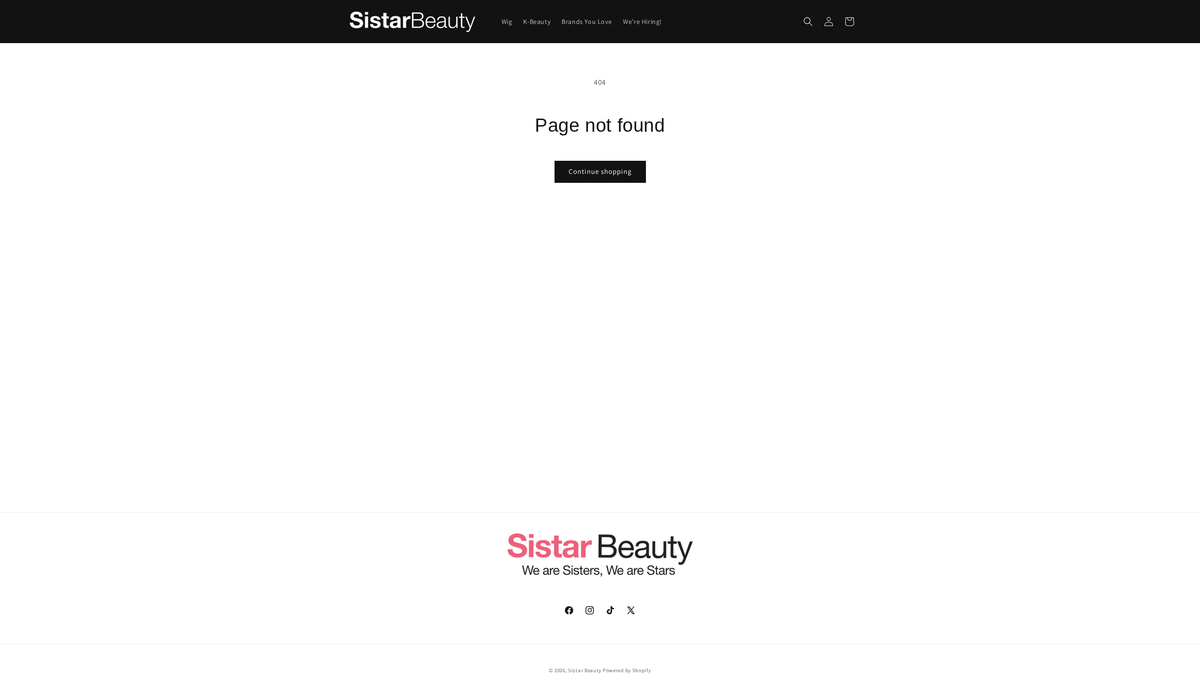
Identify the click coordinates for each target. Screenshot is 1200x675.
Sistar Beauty (584, 670)
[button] (808, 21)
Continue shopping (600, 171)
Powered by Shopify (627, 670)
